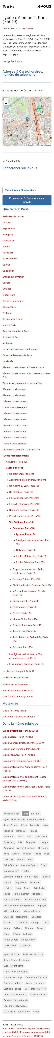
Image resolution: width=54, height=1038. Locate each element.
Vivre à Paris (9, 325)
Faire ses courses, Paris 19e (24, 498)
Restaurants (9, 307)
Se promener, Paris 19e (21, 474)
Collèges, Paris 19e (26, 550)
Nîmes (38, 853)
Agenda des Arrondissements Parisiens (24, 819)
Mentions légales (26, 1028)
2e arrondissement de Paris (17, 355)
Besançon (35, 882)
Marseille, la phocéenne (16, 971)
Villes (21, 836)
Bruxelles (8, 916)
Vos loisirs (8, 252)
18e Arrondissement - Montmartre (21, 449)
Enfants (7, 289)
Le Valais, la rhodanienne (17, 1011)
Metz (46, 922)
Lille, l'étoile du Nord (35, 988)
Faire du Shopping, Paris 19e (24, 504)
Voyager (42, 905)
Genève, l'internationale (16, 1000)
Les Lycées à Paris (12, 61)
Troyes (16, 934)
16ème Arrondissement (15, 437)
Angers (15, 853)
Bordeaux (21, 831)
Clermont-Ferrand (13, 876)
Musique (44, 842)
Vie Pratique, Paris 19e (21, 522)
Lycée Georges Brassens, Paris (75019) (24, 743)
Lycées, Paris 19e (25, 534)
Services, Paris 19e (23, 647)
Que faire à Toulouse (36, 977)
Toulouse (8, 831)
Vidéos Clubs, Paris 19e (25, 619)
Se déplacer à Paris (13, 319)
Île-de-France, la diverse (17, 960)
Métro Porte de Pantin (15, 710)
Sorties (6, 283)
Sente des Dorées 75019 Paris (19, 716)
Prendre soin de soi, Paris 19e (25, 516)
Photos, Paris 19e (22, 613)
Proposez (8, 922)
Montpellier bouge (13, 977)
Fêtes (24, 825)
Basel (36, 1011)
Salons (6, 246)
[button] (27, 119)
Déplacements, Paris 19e (26, 601)
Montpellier (41, 836)
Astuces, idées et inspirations (19, 905)
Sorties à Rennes (12, 988)
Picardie (29, 928)
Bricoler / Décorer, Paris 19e (24, 510)
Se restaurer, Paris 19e (21, 492)
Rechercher (22, 916)
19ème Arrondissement (16, 455)
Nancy (7, 928)
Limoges (35, 922)
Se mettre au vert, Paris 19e (24, 486)
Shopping (8, 234)
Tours (6, 934)
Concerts (8, 222)
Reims (27, 888)
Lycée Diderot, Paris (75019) (18, 737)
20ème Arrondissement (15, 684)
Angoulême (20, 882)
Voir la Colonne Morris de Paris (20, 190)
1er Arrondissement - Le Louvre (20, 349)
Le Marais (8, 361)
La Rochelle (10, 945)
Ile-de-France (11, 825)
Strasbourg (9, 842)
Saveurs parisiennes (13, 301)
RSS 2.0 (38, 1036)
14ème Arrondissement (15, 425)
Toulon (25, 871)
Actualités (9, 848)
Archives (7, 343)
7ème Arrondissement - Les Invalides (22, 383)
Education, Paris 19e (24, 528)
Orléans (18, 928)
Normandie (24, 945)
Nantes (33, 831)
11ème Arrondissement (15, 407)
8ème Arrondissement (14, 389)
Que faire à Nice (38, 994)
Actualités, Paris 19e (17, 461)
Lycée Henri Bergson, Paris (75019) (21, 749)
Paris (8, 6)
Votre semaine (10, 258)
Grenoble (43, 848)
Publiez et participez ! (17, 677)
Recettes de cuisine (35, 899)
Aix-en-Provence (26, 848)
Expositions (9, 228)
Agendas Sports (29, 865)
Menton (7, 882)
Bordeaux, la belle (13, 983)
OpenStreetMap (34, 145)
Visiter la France (32, 911)
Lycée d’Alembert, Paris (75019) (20, 730)
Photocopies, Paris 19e (25, 607)
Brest (30, 859)
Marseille (35, 825)
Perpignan (31, 842)
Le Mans (8, 888)
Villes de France (12, 911)
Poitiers (40, 928)
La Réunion (22, 922)
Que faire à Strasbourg (15, 994)
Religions (37, 894)
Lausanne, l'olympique (15, 1006)
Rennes (21, 859)
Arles (6, 853)
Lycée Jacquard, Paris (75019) (19, 755)
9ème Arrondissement (14, 395)
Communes (9, 836)
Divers (44, 865)
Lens (18, 888)
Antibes (46, 876)
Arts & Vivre (40, 888)
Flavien (29, 28)
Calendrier (8, 271)
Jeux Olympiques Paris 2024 (18, 690)
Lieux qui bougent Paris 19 (20, 671)
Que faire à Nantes (35, 983)
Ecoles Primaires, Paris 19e (30, 562)
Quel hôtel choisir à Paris (16, 331)
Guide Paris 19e (14, 467)
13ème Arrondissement (15, 419)
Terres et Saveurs (13, 899)
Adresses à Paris (11, 337)
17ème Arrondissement (15, 443)
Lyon (45, 825)
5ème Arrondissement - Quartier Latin (23, 367)
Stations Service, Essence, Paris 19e (32, 585)
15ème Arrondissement (15, 431)
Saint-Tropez (31, 876)
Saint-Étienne (11, 865)
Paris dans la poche (13, 216)
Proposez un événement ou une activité (27, 200)
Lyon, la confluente (13, 965)
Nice (29, 836)
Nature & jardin (21, 894)
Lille (20, 842)
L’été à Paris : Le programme (18, 696)
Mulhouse (9, 859)
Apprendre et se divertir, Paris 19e (27, 479)
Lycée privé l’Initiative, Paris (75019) (22, 761)
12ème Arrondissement (15, 413)
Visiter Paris (9, 295)
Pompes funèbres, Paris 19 (27, 625)
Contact (27, 1036)
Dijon (46, 853)
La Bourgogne (28, 939)
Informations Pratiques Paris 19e (26, 664)
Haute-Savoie (11, 939)
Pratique (7, 313)
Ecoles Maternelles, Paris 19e (31, 556)
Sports (6, 264)
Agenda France (11, 813)
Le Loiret (27, 934)
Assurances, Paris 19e (24, 631)
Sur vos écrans (11, 871)
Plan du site (9, 1028)
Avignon (27, 853)
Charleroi (36, 916)
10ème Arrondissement (15, 401)
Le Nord (35, 813)
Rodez (7, 894)
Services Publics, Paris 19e (27, 579)
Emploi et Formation (13, 276)
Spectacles (8, 240)
